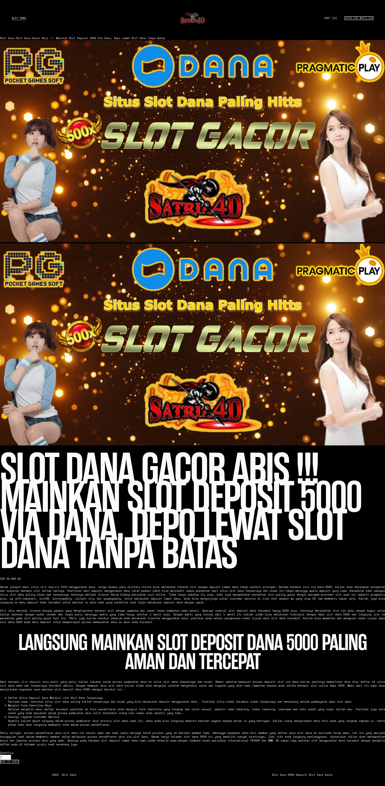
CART (330, 18)
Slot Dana (19, 18)
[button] (9, 762)
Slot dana (7, 611)
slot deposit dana (35, 682)
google (42, 744)
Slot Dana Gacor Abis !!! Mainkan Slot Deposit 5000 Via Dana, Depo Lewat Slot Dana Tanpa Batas (90, 38)
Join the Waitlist (359, 18)
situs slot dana (57, 702)
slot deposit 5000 (54, 587)
